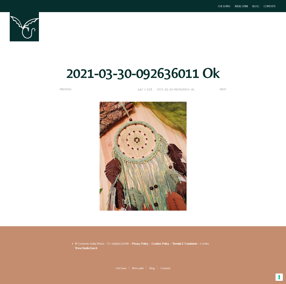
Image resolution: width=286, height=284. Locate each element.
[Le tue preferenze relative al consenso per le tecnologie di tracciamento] (279, 277)
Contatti (269, 6)
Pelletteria (175, 26)
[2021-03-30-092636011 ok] (143, 156)
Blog (255, 6)
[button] (266, 27)
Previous (65, 89)
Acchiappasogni (109, 26)
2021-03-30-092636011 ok (175, 89)
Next (223, 89)
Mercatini (241, 6)
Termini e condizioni (184, 243)
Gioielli (134, 26)
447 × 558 (145, 89)
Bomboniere (153, 26)
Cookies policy (160, 243)
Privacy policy (140, 243)
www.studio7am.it (86, 248)
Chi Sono (224, 6)
